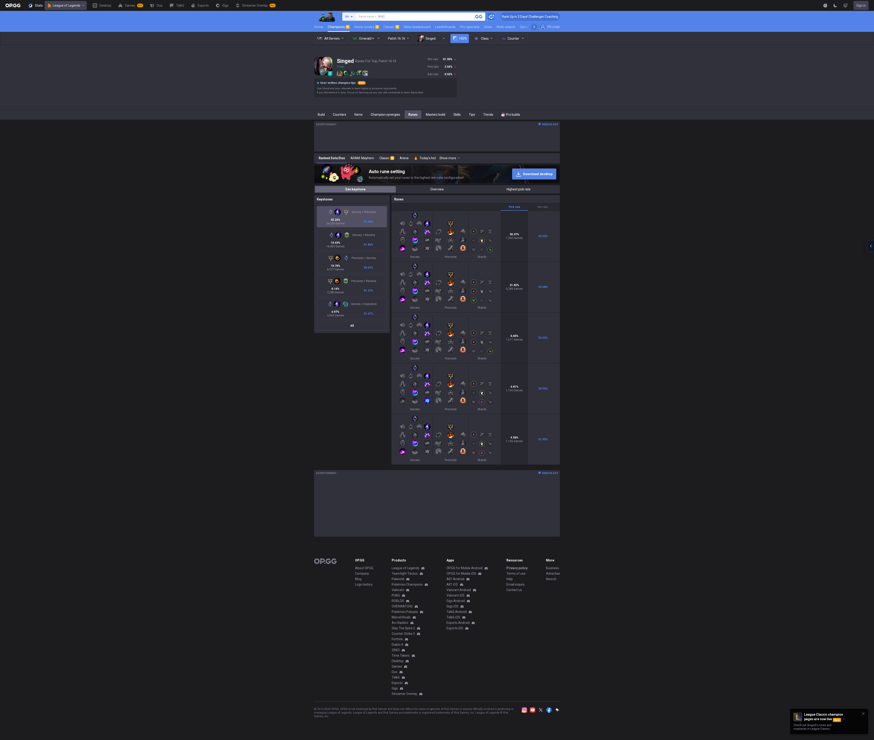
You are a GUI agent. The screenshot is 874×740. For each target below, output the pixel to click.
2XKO (396, 650)
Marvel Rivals (401, 617)
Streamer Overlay (404, 694)
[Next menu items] (534, 27)
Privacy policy (517, 568)
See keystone (355, 189)
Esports (397, 683)
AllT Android (455, 579)
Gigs (395, 688)
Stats (488, 27)
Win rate (542, 207)
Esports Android (458, 623)
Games (397, 666)
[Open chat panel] (870, 246)
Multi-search (506, 27)
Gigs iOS (452, 606)
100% (463, 38)
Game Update (530, 27)
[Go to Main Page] (13, 5)
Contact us (514, 590)
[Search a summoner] (478, 17)
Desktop (398, 661)
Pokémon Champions (407, 584)
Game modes (366, 27)
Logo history (364, 584)
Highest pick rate (519, 189)
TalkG (396, 677)
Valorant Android (459, 590)
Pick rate (514, 207)
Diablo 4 (397, 644)
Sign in (861, 5)
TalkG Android (457, 612)
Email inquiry (515, 584)
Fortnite (397, 639)
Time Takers (401, 655)
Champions (338, 27)
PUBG (396, 595)
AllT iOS (452, 584)
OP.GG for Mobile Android (465, 568)
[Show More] (825, 5)
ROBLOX (398, 601)
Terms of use (516, 573)
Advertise (553, 573)
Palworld (398, 579)
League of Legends (66, 5)
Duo (394, 672)
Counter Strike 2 (403, 633)
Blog (358, 579)
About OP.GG (364, 568)
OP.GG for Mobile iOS (461, 573)
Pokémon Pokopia (405, 612)
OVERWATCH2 (402, 606)
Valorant (398, 590)
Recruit (551, 579)
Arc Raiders (400, 623)
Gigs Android (456, 601)
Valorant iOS (456, 595)
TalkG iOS (453, 617)
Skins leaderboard (417, 27)
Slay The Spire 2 (403, 628)
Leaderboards (445, 27)
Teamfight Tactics (405, 573)
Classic (391, 27)
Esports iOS (455, 628)
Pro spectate (470, 27)
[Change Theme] (835, 5)
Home (318, 27)
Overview (437, 189)
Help (509, 579)
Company (362, 573)
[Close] (863, 713)
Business (552, 568)
